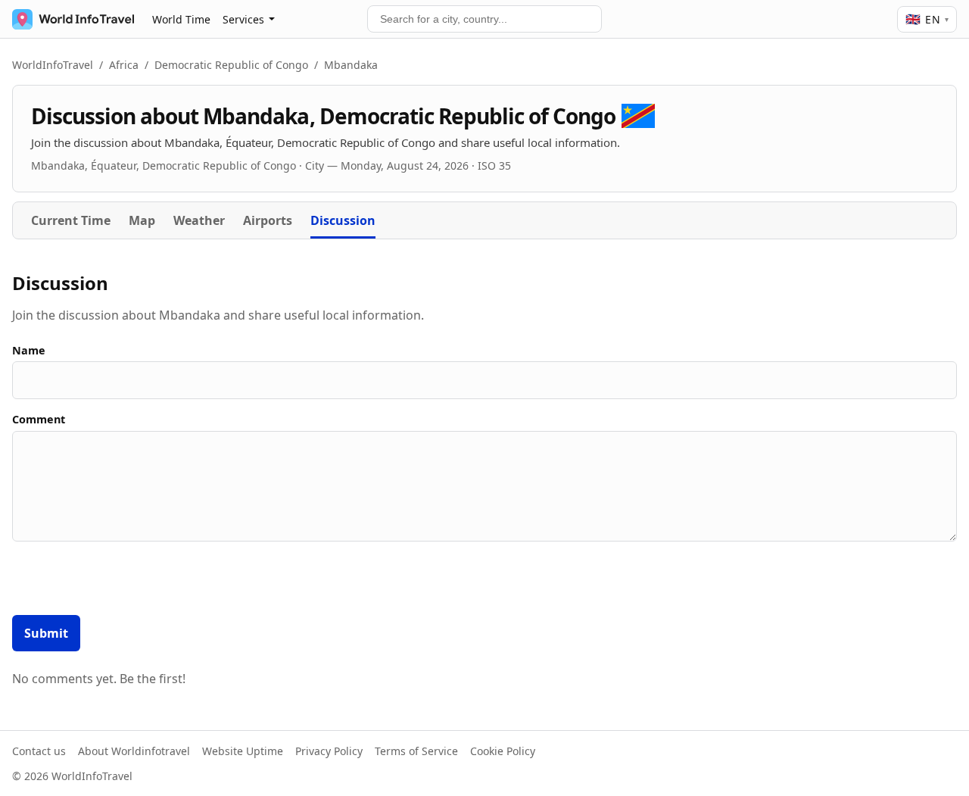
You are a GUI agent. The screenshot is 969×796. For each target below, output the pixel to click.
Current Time (71, 220)
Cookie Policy (502, 751)
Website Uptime (242, 751)
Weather (199, 220)
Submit (46, 633)
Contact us (39, 751)
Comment (38, 419)
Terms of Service (416, 751)
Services (243, 19)
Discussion (342, 220)
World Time (181, 19)
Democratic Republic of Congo (231, 65)
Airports (267, 220)
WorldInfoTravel (52, 65)
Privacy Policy (329, 751)
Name (28, 350)
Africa (124, 65)
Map (142, 220)
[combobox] (484, 19)
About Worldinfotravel (134, 751)
